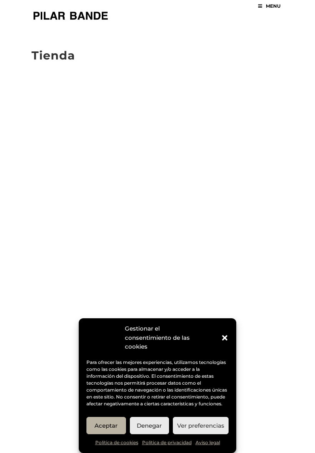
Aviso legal (208, 442)
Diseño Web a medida (201, 82)
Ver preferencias (200, 425)
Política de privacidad (167, 442)
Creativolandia (174, 91)
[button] (225, 338)
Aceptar (106, 425)
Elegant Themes (104, 82)
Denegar (149, 425)
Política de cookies (116, 442)
